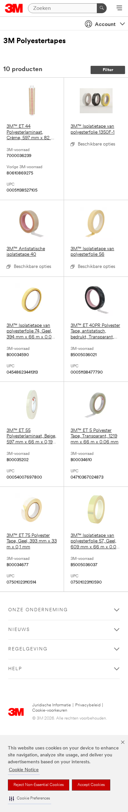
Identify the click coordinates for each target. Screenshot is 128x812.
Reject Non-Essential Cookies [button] (38, 785)
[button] (29, 798)
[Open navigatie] (119, 8)
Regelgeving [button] (28, 649)
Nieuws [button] (19, 629)
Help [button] (15, 669)
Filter (108, 70)
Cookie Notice (24, 770)
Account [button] (105, 24)
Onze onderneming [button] (38, 610)
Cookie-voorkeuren (49, 710)
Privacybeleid (87, 705)
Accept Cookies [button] (91, 785)
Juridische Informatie (51, 705)
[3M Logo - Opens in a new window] (14, 8)
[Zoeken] (102, 8)
